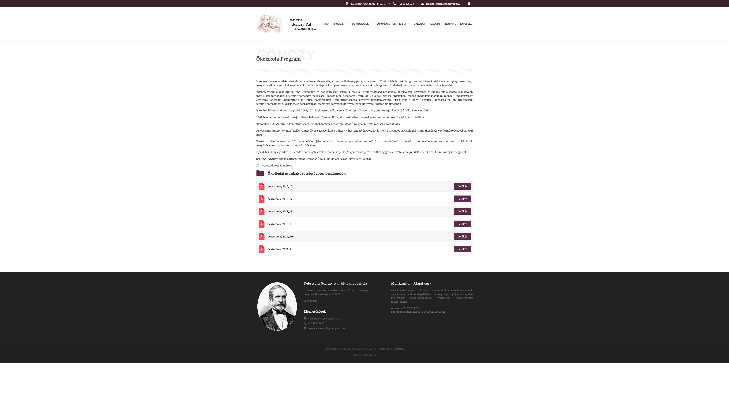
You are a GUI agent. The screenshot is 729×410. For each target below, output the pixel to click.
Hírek (326, 23)
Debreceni (296, 20)
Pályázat (435, 23)
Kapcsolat (466, 23)
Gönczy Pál (301, 24)
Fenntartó (450, 23)
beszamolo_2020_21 (280, 249)
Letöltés (462, 186)
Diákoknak (420, 23)
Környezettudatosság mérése (274, 165)
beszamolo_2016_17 (280, 199)
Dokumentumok (385, 23)
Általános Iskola (305, 29)
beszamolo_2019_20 (280, 236)
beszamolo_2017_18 (280, 211)
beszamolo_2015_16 (280, 186)
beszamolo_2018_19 (280, 224)
